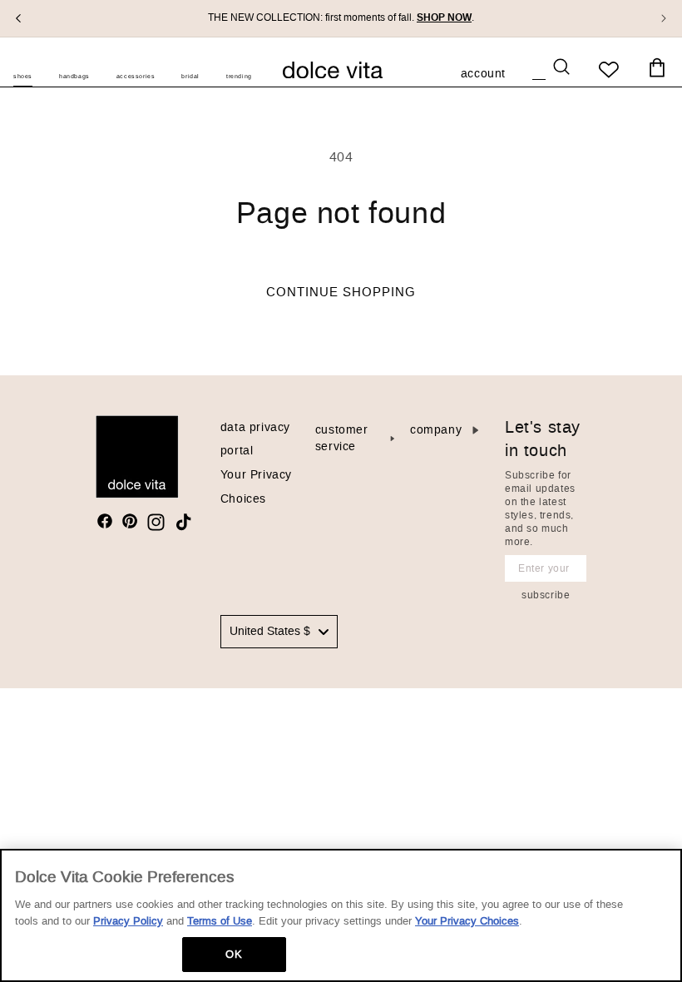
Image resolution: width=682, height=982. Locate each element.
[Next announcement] (663, 18)
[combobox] (279, 631)
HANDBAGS (74, 76)
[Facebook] (105, 521)
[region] (341, 915)
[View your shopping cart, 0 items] (657, 68)
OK (233, 954)
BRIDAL (190, 76)
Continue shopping (341, 292)
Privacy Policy (128, 921)
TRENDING (239, 76)
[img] (105, 521)
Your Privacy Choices (467, 921)
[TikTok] (183, 522)
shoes (22, 76)
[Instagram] (156, 522)
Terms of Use (219, 921)
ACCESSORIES (136, 76)
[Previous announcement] (18, 18)
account (483, 75)
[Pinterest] (130, 521)
